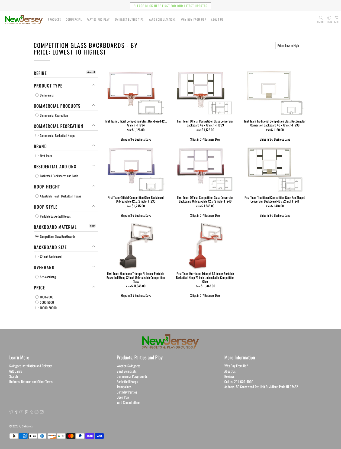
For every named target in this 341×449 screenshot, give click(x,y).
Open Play (123, 397)
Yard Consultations (162, 19)
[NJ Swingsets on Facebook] (16, 412)
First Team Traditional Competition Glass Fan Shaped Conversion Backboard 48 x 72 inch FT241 (274, 199)
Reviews (229, 376)
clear (92, 226)
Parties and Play (98, 19)
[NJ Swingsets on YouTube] (21, 412)
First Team (45, 155)
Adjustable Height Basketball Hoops (60, 196)
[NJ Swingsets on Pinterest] (26, 412)
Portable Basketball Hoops (55, 216)
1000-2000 (46, 296)
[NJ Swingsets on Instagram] (37, 412)
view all (91, 72)
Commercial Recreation (53, 115)
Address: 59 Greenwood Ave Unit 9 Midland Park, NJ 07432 (261, 386)
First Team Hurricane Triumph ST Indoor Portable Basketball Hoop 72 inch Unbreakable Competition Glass (205, 277)
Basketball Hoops (127, 381)
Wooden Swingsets (128, 365)
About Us (217, 19)
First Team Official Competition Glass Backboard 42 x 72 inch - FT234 (136, 123)
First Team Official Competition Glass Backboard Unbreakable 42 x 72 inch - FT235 (136, 199)
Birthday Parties (127, 391)
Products (54, 19)
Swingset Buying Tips (129, 19)
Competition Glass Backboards (57, 236)
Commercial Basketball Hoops (57, 135)
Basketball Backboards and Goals (58, 175)
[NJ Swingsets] (24, 20)
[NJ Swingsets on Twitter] (11, 412)
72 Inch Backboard (50, 256)
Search (13, 376)
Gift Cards (15, 371)
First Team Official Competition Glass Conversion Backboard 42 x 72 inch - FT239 (205, 123)
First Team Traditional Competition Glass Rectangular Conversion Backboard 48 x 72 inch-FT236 (275, 123)
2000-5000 (46, 302)
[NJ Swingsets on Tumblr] (31, 412)
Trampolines (124, 386)
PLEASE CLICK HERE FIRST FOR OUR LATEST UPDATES (170, 5)
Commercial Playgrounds (132, 376)
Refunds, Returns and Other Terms (31, 381)
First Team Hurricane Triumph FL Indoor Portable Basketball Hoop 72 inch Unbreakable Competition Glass (135, 277)
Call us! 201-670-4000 (239, 381)
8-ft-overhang (47, 276)
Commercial (74, 19)
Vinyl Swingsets (127, 371)
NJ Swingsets (26, 426)
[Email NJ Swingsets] (42, 412)
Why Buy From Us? (193, 19)
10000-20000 (48, 307)
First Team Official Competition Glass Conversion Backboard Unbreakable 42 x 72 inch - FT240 (205, 199)
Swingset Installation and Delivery (30, 365)
